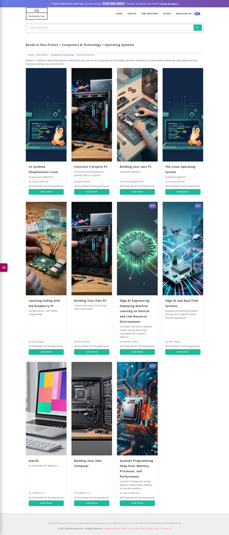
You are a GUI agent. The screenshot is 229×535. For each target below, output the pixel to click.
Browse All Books (112, 528)
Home (31, 54)
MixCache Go (183, 14)
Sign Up (132, 14)
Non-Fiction (41, 54)
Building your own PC (136, 167)
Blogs (167, 14)
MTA (197, 13)
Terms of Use (139, 528)
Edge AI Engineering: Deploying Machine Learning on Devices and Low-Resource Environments (135, 311)
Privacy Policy (153, 528)
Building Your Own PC (90, 300)
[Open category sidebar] (3, 267)
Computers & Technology (62, 54)
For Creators (150, 14)
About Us (126, 528)
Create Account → (170, 3)
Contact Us (166, 528)
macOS (34, 461)
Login (119, 14)
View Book (46, 191)
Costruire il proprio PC (91, 167)
